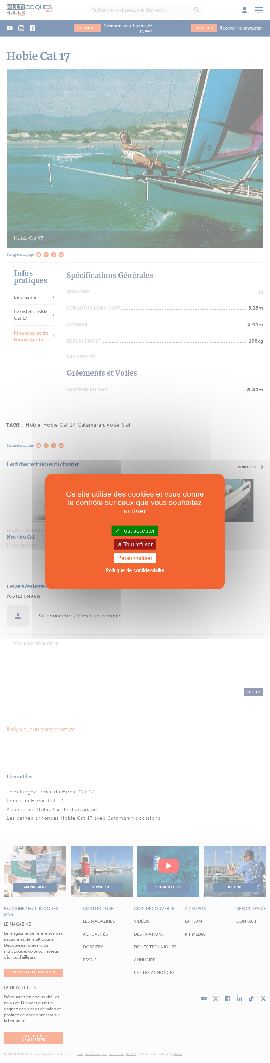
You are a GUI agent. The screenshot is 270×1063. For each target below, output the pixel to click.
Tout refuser (137, 544)
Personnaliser (134, 558)
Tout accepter (137, 530)
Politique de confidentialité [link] (134, 570)
